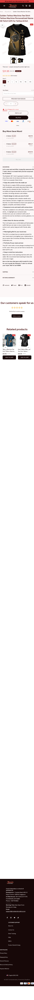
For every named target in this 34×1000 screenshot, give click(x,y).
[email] (15, 911)
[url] (27, 980)
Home (1, 11)
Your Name (5, 90)
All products (8, 11)
